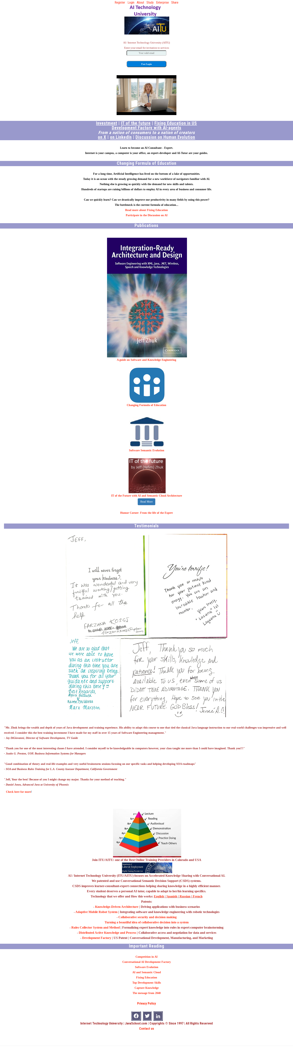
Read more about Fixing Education (146, 210)
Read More (146, 501)
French (198, 896)
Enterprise (162, 2)
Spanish (171, 896)
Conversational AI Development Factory (146, 961)
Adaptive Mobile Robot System (96, 912)
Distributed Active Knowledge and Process (107, 932)
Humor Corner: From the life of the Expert (146, 512)
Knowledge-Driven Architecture (116, 906)
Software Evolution (146, 967)
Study (150, 2)
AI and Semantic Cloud (146, 972)
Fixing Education (146, 977)
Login (131, 2)
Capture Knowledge (147, 987)
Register (120, 2)
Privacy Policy (146, 1003)
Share (174, 2)
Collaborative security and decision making (147, 917)
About (140, 2)
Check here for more (18, 791)
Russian (185, 896)
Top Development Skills (146, 982)
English (159, 896)
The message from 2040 (147, 993)
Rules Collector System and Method (95, 927)
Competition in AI (146, 956)
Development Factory (96, 938)
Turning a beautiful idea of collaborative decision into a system (147, 922)
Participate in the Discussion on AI (146, 215)
